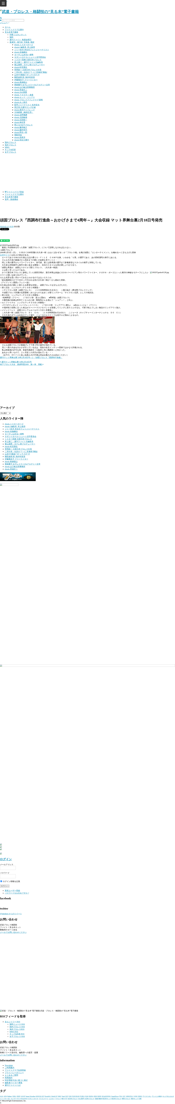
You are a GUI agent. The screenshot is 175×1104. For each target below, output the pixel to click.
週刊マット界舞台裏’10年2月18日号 (16, 362)
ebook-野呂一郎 (20, 132)
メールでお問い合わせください (13, 932)
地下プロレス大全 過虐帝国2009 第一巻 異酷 (21, 364)
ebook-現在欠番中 (21, 140)
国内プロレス (10, 142)
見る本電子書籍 (11, 32)
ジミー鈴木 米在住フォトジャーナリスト (31, 50)
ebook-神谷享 (19, 122)
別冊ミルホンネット (18, 35)
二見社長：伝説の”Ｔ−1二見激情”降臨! (30, 72)
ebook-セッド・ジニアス (24, 97)
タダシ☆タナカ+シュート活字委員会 (30, 57)
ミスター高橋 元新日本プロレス (27, 60)
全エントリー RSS (12, 1022)
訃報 (140, 1098)
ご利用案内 (9, 1068)
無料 (11, 37)
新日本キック (106, 1098)
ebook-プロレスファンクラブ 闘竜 (28, 100)
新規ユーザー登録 (12, 891)
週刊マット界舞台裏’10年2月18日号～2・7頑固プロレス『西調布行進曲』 (31, 357)
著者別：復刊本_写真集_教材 (22, 42)
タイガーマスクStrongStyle (19, 1098)
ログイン (6, 859)
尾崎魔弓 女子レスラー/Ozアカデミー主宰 (32, 85)
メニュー (4, 23)
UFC (124, 1096)
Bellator (9, 1096)
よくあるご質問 (11, 1075)
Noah (63, 1096)
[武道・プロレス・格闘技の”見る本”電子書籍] (39, 11)
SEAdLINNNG (106, 1096)
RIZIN (99, 1096)
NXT (66, 1096)
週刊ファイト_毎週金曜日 (20, 40)
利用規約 (8, 1078)
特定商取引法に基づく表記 (16, 1080)
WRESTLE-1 (130, 1096)
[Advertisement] (87, 172)
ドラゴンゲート (44, 1098)
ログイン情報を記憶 (11, 881)
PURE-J (82, 1096)
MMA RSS (14, 1032)
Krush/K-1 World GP (51, 1096)
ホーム (7, 27)
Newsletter (9, 1065)
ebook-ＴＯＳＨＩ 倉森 (23, 95)
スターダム (6, 1098)
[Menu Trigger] (3, 3)
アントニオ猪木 (157, 1096)
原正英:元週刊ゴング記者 (25, 107)
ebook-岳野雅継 (20, 115)
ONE (70, 1096)
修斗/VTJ (64, 1098)
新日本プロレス (116, 1098)
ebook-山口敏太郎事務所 (24, 87)
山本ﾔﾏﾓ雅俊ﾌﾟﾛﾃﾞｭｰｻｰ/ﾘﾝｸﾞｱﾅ (27, 75)
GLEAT (23, 1096)
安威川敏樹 (98, 1098)
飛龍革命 (18, 135)
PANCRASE (76, 1096)
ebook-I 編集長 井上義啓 (24, 47)
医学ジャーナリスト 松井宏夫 (27, 105)
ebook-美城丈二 (20, 90)
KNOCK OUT (40, 1096)
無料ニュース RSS (17, 1024)
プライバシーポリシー (14, 1073)
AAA (1, 1096)
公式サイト (5, 255)
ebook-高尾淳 (19, 137)
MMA (7, 147)
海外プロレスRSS (17, 1029)
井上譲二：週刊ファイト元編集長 (28, 62)
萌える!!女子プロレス (23, 125)
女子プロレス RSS (17, 1036)
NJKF (59, 1096)
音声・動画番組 (11, 199)
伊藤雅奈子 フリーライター (26, 80)
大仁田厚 (81, 1098)
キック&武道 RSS (17, 1034)
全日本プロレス (73, 1098)
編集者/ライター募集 (13, 1083)
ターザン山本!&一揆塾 (23, 55)
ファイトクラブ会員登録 (15, 1070)
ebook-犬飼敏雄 (20, 117)
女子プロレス (10, 152)
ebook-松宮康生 (20, 67)
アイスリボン (147, 1096)
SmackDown (115, 1096)
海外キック (134, 1098)
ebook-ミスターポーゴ (23, 45)
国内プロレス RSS (17, 1027)
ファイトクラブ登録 (15, 192)
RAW (87, 1096)
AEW (5, 1096)
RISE (95, 1096)
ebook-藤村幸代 (20, 130)
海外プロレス (10, 145)
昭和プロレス (126, 1098)
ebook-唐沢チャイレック (24, 110)
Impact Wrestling (30, 1096)
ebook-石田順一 (20, 120)
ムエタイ (52, 1098)
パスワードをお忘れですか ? (17, 893)
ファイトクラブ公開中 (14, 30)
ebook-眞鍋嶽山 (20, 82)
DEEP (18, 1096)
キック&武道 (10, 150)
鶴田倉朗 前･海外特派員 (24, 77)
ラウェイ (58, 1098)
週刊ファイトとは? (13, 1085)
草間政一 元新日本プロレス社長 (27, 70)
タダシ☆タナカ (33, 1098)
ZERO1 (140, 1096)
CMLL (14, 1096)
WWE (136, 1096)
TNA (120, 1096)
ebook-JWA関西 (20, 92)
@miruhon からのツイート (11, 914)
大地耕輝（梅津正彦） (23, 112)
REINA (91, 1096)
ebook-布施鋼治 (20, 52)
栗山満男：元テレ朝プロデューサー (29, 65)
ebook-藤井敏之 (20, 127)
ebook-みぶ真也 (20, 102)
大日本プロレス (89, 1098)
